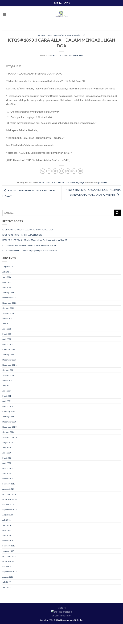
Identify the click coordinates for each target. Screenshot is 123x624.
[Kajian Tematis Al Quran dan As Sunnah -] (61, 14)
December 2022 (9, 297)
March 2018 (7, 540)
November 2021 (9, 365)
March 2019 (7, 478)
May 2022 (6, 334)
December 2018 (9, 494)
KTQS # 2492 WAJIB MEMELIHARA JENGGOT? (22, 235)
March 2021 (7, 406)
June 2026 (6, 277)
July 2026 (6, 272)
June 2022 (6, 329)
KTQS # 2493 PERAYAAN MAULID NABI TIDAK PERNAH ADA (27, 230)
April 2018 (6, 535)
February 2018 (8, 546)
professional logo (62, 615)
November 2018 (9, 499)
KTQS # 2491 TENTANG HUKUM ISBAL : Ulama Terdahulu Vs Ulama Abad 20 (34, 240)
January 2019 (8, 489)
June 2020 (6, 453)
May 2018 (6, 530)
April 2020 (6, 463)
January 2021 (8, 416)
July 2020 (6, 447)
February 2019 (8, 484)
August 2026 (7, 266)
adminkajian (76, 55)
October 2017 (8, 566)
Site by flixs (78, 620)
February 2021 (8, 411)
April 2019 (6, 473)
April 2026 (6, 287)
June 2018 (6, 525)
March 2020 (7, 468)
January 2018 (8, 551)
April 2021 (6, 401)
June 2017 (6, 587)
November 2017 (9, 561)
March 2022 (7, 344)
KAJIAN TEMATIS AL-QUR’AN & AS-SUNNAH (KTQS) (61, 35)
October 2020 (8, 432)
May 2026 (6, 282)
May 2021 (6, 396)
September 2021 (9, 375)
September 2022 (9, 313)
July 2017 (6, 582)
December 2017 (9, 556)
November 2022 (9, 303)
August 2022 (7, 318)
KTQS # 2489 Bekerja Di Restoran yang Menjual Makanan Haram (29, 250)
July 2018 (6, 520)
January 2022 (8, 354)
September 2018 (9, 509)
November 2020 (9, 427)
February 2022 (8, 349)
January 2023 (8, 292)
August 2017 (7, 577)
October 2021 (8, 370)
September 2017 (9, 571)
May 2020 (6, 458)
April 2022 (6, 339)
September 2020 (9, 437)
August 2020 (7, 442)
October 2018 (8, 504)
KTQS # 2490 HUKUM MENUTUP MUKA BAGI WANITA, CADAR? (29, 245)
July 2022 (6, 323)
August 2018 (7, 515)
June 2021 (6, 391)
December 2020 (9, 422)
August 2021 (7, 380)
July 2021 (6, 385)
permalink (102, 182)
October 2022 (8, 308)
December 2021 (9, 360)
